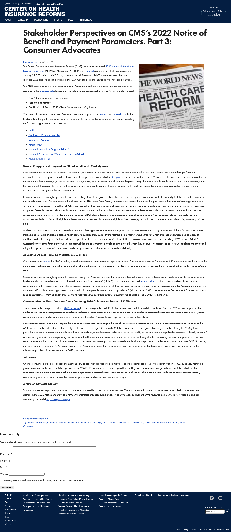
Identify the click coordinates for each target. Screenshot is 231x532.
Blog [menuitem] (70, 19)
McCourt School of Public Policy (50, 4)
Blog (7, 516)
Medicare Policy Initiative (173, 495)
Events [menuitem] (58, 19)
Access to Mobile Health (110, 506)
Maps (178, 529)
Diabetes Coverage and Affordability (74, 509)
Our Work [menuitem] (23, 19)
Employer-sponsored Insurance (36, 506)
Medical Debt (143, 495)
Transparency (28, 509)
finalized (89, 70)
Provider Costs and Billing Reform (37, 499)
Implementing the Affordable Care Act (161, 422)
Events (8, 513)
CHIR (8, 495)
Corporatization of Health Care (36, 502)
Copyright (186, 529)
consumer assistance (37, 422)
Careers (8, 505)
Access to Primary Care (109, 499)
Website (4, 473)
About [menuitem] (8, 19)
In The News (10, 520)
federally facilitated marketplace (62, 422)
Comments (27, 426)
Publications (10, 509)
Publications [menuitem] (41, 19)
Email (4, 467)
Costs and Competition (36, 495)
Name (4, 460)
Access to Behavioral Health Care (114, 502)
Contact (8, 524)
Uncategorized (41, 418)
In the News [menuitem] (86, 19)
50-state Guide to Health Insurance (73, 506)
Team (7, 502)
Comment (6, 454)
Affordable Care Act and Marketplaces (75, 499)
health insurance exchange (89, 422)
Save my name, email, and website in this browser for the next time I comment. (43, 480)
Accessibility (202, 529)
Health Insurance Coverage (74, 495)
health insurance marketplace (115, 422)
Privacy (193, 529)
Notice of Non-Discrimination (219, 529)
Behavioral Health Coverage (71, 502)
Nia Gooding (30, 61)
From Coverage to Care (113, 495)
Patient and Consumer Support (71, 513)
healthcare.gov (136, 422)
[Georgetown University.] (18, 4)
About (8, 498)
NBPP (182, 422)
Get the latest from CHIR (216, 507)
